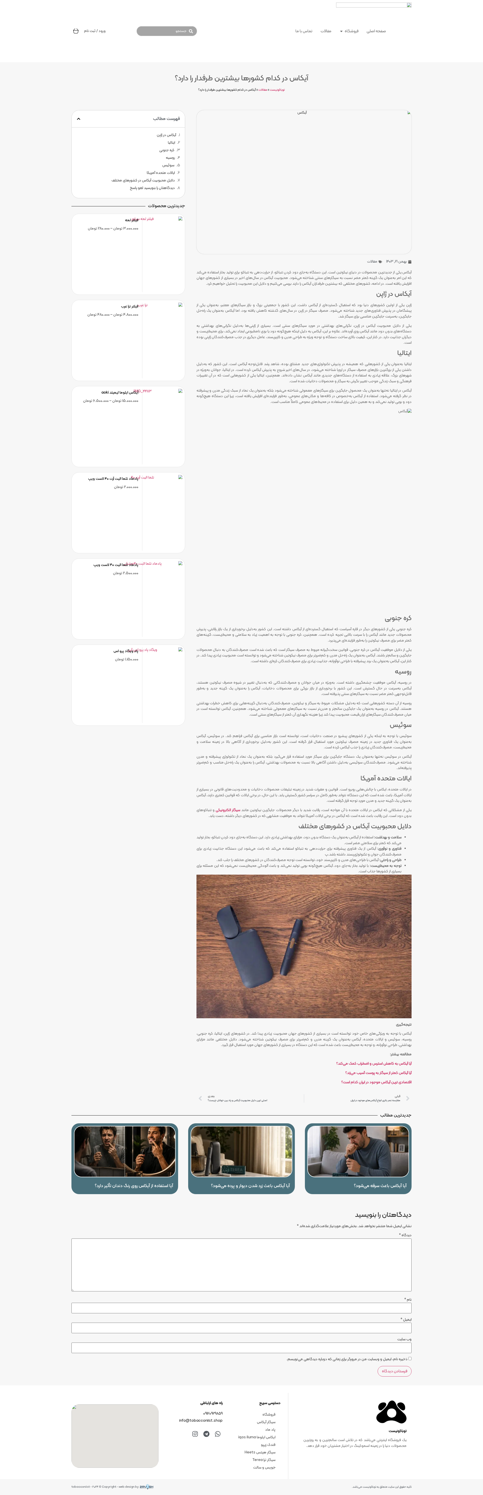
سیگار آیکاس (266, 1422)
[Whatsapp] (218, 1434)
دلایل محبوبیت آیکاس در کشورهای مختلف (143, 180)
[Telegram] (206, 1434)
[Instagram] (195, 1434)
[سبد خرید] (75, 31)
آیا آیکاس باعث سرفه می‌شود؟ (380, 1186)
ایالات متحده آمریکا (161, 173)
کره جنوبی (166, 150)
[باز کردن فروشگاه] (341, 31)
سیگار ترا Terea (264, 1460)
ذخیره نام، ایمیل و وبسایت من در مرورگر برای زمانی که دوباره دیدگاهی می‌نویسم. (347, 1359)
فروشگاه (268, 1415)
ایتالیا (171, 143)
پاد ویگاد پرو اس (125, 651)
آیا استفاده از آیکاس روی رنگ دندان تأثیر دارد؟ (134, 1186)
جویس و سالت (264, 1468)
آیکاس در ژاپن (166, 135)
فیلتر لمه (131, 220)
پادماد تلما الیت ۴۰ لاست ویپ (115, 565)
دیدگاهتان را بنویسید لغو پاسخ (152, 188)
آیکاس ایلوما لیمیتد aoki (119, 393)
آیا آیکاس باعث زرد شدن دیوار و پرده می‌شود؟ (250, 1186)
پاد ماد (270, 1430)
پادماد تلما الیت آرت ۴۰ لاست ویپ (113, 479)
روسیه (170, 158)
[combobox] (167, 31)
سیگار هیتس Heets (260, 1452)
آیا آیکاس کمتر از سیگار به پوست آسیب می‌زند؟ (378, 1073)
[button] (78, 119)
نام (408, 1300)
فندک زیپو (268, 1445)
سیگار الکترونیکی (228, 810)
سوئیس (168, 165)
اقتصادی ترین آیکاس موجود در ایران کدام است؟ (376, 1082)
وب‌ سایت (404, 1339)
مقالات (262, 89)
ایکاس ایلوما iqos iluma (256, 1437)
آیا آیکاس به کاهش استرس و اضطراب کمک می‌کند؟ (374, 1064)
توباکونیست (277, 89)
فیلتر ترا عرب (129, 306)
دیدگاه (405, 1235)
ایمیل (406, 1320)
